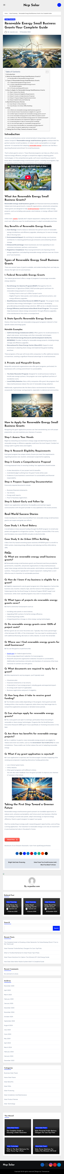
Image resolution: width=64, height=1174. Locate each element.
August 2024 (8, 1025)
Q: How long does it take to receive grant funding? (24, 121)
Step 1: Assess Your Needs (17, 92)
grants (15, 218)
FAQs (8, 108)
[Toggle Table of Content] (46, 71)
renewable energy (35, 145)
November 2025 (9, 986)
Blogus (37, 1171)
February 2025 (9, 999)
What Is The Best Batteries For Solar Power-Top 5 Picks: (22, 953)
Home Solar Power (10, 1077)
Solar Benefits (8, 1082)
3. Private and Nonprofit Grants (19, 88)
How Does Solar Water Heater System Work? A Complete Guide (24, 961)
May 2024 (7, 1038)
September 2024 (9, 1021)
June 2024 (7, 1034)
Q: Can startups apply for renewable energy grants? (25, 123)
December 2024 (9, 1008)
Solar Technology (9, 1104)
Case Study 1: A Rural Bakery (18, 104)
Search (7, 922)
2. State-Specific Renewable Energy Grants (22, 84)
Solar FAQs (7, 1086)
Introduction (11, 74)
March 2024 (8, 1047)
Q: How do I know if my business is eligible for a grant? (25, 112)
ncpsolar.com (14, 32)
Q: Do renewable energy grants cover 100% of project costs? (27, 115)
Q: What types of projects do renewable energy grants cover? (28, 113)
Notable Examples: (17, 86)
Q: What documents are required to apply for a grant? (25, 119)
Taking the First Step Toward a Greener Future (22, 129)
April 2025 (7, 990)
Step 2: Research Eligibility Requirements (22, 94)
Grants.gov (10, 653)
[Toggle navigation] (4, 5)
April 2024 (7, 1043)
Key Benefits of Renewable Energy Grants (22, 78)
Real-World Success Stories (16, 102)
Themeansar (45, 1171)
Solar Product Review (11, 1099)
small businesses (33, 209)
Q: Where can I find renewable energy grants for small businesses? (29, 117)
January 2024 (8, 1056)
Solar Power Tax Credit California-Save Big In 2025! (12, 906)
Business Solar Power (11, 1073)
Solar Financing (10, 19)
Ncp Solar (31, 5)
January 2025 (8, 1003)
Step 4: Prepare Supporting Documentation (23, 98)
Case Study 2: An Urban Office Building (21, 105)
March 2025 (8, 994)
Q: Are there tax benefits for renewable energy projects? (26, 125)
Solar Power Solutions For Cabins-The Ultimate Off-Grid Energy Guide (26, 957)
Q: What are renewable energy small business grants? (25, 110)
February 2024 (9, 1052)
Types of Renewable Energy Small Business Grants (23, 80)
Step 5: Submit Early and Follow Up (20, 99)
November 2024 (9, 1012)
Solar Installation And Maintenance (15, 1095)
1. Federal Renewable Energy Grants (20, 82)
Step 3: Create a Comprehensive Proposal (22, 96)
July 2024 (7, 1030)
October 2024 (8, 1016)
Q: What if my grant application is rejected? (23, 127)
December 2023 (9, 1060)
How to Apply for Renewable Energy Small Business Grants (26, 90)
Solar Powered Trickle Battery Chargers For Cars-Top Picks (23, 948)
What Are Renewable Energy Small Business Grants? (23, 76)
